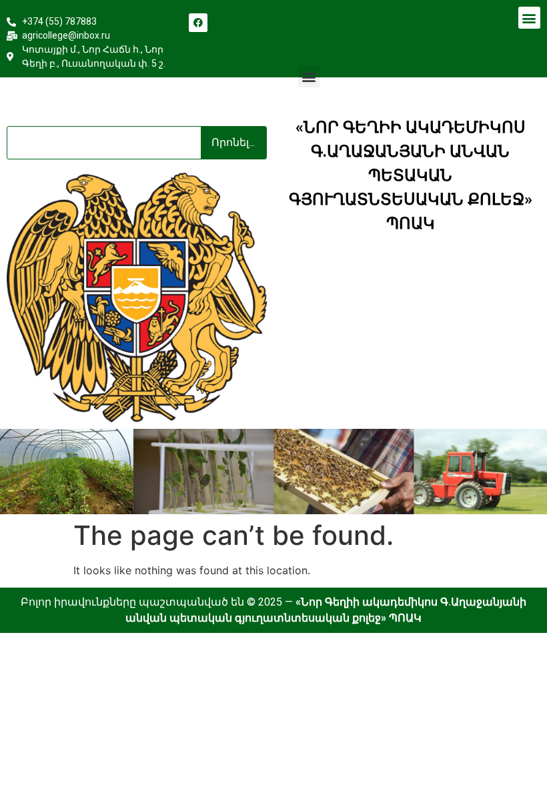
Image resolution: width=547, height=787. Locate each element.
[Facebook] (198, 22)
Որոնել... (233, 142)
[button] (529, 18)
